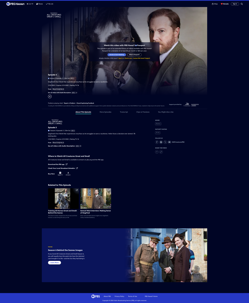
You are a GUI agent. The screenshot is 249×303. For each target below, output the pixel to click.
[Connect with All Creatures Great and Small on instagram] (161, 142)
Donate (226, 4)
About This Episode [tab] (83, 112)
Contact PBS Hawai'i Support (141, 58)
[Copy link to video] (161, 152)
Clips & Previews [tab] (142, 112)
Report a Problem (69, 103)
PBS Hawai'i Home (151, 296)
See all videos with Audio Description (61, 93)
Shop (216, 4)
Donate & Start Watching (116, 54)
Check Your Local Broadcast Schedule (61, 168)
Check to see (128, 58)
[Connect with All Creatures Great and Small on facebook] (157, 142)
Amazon (68, 174)
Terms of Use (132, 296)
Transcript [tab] (124, 112)
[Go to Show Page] (127, 14)
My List (50, 4)
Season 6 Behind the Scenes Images (65, 250)
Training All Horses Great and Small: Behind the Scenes (62, 212)
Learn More (54, 263)
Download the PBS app (56, 164)
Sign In (235, 4)
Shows (40, 4)
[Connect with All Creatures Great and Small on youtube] (169, 142)
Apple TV (60, 174)
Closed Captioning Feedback (85, 103)
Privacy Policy (119, 296)
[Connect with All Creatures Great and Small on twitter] (165, 142)
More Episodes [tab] (105, 112)
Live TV (30, 4)
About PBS (107, 296)
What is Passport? (134, 54)
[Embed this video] (157, 152)
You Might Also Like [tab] (165, 112)
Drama (158, 124)
